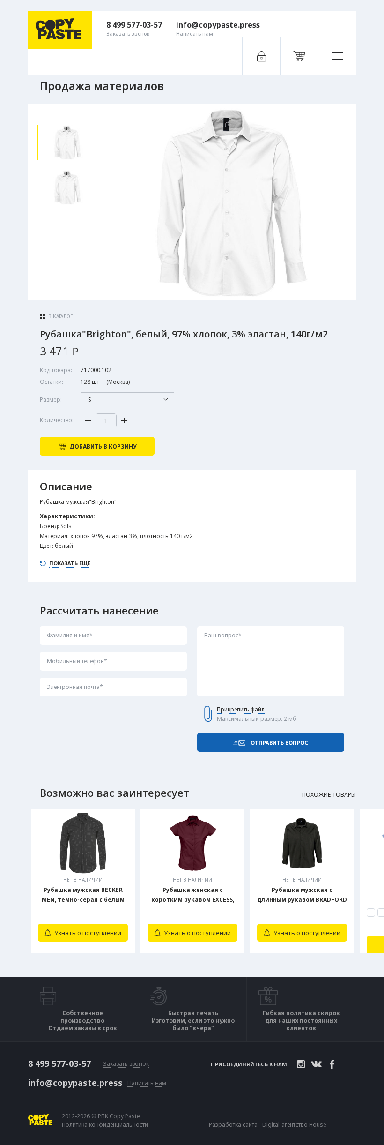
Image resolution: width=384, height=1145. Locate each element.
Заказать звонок (126, 1064)
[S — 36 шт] (371, 912)
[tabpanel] (83, 881)
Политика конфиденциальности (105, 1125)
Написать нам (146, 1083)
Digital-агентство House (294, 1125)
